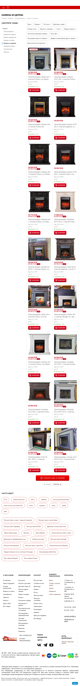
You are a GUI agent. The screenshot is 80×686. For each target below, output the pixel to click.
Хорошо (74, 683)
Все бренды (37, 618)
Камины (36, 589)
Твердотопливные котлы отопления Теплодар (18, 552)
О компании (7, 580)
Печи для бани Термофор (12, 526)
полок (31, 505)
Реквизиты (21, 631)
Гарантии (6, 597)
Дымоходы (37, 586)
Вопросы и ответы (9, 591)
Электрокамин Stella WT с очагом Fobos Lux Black (39, 78)
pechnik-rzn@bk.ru (70, 616)
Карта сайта (7, 603)
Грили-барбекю (40, 533)
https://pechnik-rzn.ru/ (37, 670)
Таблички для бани (38, 539)
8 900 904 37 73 (69, 601)
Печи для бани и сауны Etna (34, 545)
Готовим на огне (39, 583)
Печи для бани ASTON (33, 526)
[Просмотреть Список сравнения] (3, 7)
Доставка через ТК (24, 586)
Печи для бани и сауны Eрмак (48, 520)
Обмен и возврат (23, 594)
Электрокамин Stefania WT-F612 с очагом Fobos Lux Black (65, 220)
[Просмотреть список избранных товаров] (7, 7)
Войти (51, 580)
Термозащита (38, 606)
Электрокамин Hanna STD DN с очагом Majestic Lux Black (65, 125)
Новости (5, 600)
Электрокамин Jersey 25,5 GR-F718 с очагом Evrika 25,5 (65, 458)
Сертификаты (7, 594)
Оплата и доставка (24, 583)
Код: (29, 82)
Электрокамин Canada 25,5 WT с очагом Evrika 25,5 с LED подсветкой (64, 363)
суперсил (42, 505)
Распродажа (38, 609)
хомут (53, 505)
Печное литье (38, 603)
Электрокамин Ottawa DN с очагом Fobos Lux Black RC (39, 220)
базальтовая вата (18, 499)
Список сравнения (55, 594)
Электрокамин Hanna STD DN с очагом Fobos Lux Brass (65, 173)
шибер (64, 505)
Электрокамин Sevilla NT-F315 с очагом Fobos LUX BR (39, 268)
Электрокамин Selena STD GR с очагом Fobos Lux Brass (64, 78)
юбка (5, 511)
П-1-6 (5, 499)
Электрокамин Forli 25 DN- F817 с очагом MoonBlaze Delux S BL (37, 458)
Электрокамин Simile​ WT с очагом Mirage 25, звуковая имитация (65, 315)
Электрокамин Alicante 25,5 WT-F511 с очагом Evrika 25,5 (64, 410)
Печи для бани (38, 595)
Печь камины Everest (30, 558)
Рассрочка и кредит (24, 600)
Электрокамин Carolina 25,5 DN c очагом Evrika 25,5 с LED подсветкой (38, 410)
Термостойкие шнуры (10, 533)
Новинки (36, 612)
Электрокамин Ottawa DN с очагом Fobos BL (39, 125)
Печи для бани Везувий (11, 545)
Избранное (52, 591)
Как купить (21, 580)
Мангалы (26, 533)
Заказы (51, 588)
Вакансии (21, 628)
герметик (44, 499)
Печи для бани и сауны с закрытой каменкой (18, 520)
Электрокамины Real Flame (47, 552)
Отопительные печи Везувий (58, 545)
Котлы (36, 592)
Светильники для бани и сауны (61, 533)
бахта (32, 499)
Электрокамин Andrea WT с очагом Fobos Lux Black (39, 363)
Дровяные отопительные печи (56, 526)
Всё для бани (38, 580)
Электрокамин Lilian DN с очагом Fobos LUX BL (39, 315)
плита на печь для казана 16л (13, 505)
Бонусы (20, 597)
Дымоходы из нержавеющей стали (15, 539)
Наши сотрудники (8, 583)
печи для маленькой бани (61, 499)
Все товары (6, 606)
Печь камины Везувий (11, 558)
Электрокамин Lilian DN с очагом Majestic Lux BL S (65, 268)
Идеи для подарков (40, 615)
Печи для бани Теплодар (58, 539)
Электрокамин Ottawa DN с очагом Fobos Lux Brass (39, 173)
